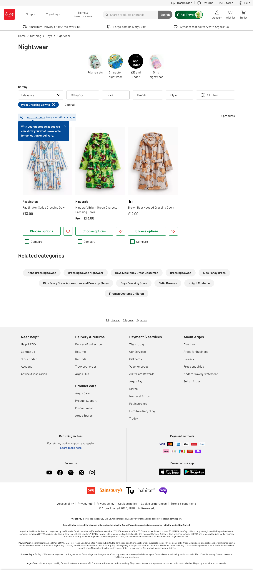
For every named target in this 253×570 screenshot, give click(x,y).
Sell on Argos (192, 381)
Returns (80, 351)
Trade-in (134, 418)
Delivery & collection (88, 344)
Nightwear (113, 320)
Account (26, 366)
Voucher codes (139, 366)
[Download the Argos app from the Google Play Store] (194, 474)
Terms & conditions (183, 503)
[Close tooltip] (65, 126)
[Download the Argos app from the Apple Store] (170, 474)
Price (110, 95)
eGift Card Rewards (141, 374)
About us (189, 344)
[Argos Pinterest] (81, 472)
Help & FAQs (28, 344)
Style (173, 95)
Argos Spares (84, 415)
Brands (142, 95)
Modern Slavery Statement (201, 374)
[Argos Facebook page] (60, 472)
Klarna (133, 388)
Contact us (28, 351)
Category (77, 95)
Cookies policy (127, 503)
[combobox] (130, 15)
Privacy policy (105, 503)
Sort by (22, 87)
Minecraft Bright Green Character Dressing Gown (97, 210)
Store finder (29, 359)
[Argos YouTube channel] (49, 472)
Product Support (86, 400)
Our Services (137, 351)
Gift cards (135, 359)
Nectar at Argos (139, 396)
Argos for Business (196, 351)
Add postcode (36, 117)
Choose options (41, 231)
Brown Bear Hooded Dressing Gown (151, 207)
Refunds (80, 359)
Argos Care (82, 393)
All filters (213, 95)
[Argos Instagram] (92, 472)
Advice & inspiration (34, 374)
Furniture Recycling (142, 411)
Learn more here (71, 447)
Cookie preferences (154, 503)
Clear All (70, 104)
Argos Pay (135, 381)
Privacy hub (85, 503)
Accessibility (65, 503)
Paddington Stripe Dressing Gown (44, 207)
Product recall (84, 408)
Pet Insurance (138, 403)
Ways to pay (136, 344)
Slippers (128, 320)
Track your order (85, 366)
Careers (189, 359)
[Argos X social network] (70, 472)
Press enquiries (194, 366)
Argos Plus (82, 374)
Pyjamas (142, 320)
